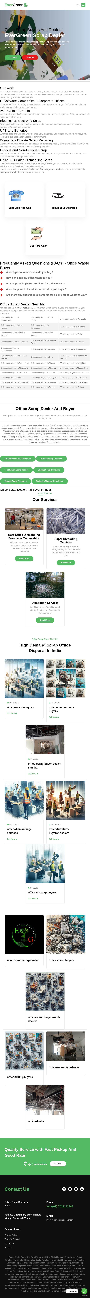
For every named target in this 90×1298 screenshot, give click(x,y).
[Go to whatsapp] (84, 1291)
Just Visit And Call (20, 207)
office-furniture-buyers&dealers (59, 831)
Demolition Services (45, 602)
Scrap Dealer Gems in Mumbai (17, 459)
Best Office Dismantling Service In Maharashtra (24, 536)
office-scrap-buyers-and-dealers (44, 1019)
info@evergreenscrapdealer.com (53, 169)
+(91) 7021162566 (37, 1164)
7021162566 (19, 169)
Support (8, 1247)
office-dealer (36, 1121)
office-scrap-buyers (61, 960)
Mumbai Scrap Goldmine (51, 459)
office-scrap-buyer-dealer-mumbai (45, 765)
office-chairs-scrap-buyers (61, 709)
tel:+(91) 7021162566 (59, 1206)
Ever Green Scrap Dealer (23, 960)
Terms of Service (12, 1239)
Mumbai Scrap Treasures (49, 470)
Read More (24, 559)
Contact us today (53, 442)
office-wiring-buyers (20, 1077)
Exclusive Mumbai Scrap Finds (49, 481)
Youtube (30, 57)
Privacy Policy (11, 1235)
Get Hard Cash (38, 245)
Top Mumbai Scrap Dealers (16, 470)
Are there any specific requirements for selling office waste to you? (46, 294)
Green (14, 5)
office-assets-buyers (20, 707)
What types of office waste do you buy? (29, 272)
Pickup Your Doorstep (64, 207)
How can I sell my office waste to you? (29, 277)
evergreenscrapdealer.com (12, 172)
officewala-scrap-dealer (64, 1067)
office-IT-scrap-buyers (42, 892)
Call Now (13, 57)
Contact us (9, 1243)
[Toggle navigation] (83, 5)
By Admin (13, 703)
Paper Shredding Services (66, 540)
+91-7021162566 (25, 308)
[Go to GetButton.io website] (84, 1295)
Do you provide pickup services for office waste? (35, 283)
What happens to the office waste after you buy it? (36, 289)
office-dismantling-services (19, 831)
